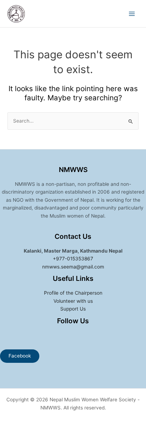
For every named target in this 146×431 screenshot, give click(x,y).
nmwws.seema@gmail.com (73, 267)
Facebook (20, 356)
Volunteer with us (73, 301)
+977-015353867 (73, 258)
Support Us (73, 309)
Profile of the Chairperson (73, 293)
